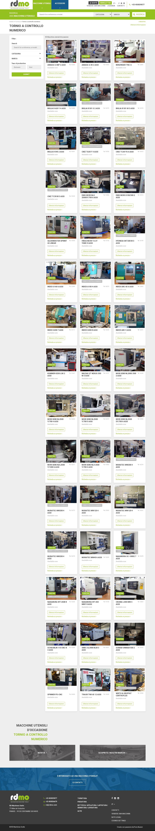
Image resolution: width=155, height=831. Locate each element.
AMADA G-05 (90, 65)
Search (14, 43)
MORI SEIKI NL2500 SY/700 (124, 420)
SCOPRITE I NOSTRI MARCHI (112, 753)
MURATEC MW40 (92, 557)
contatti (121, 6)
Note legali (116, 817)
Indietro (142, 21)
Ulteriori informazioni (138, 25)
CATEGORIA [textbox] (100, 14)
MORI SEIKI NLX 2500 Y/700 (90, 466)
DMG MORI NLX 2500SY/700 (90, 196)
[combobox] (102, 14)
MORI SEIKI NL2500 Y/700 (55, 420)
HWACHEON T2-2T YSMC (90, 242)
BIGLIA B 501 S (91, 108)
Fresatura (82, 802)
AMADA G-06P (56, 65)
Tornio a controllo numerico (57, 59)
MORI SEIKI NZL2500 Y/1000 (56, 466)
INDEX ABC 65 (124, 287)
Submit (26, 74)
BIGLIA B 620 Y (56, 108)
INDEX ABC (123, 330)
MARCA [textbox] (117, 14)
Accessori (60, 3)
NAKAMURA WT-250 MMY (90, 603)
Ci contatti (77, 782)
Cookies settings (119, 821)
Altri (80, 811)
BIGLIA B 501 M (125, 108)
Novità (42, 753)
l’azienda (111, 6)
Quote (94, 3)
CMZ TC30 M (55, 196)
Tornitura (51, 56)
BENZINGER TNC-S (124, 65)
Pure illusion (138, 827)
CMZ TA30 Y (90, 152)
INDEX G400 (89, 330)
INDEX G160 (55, 287)
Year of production (19, 63)
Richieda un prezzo (54, 77)
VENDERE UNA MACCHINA (96, 6)
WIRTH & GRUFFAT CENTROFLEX (124, 694)
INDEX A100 (89, 287)
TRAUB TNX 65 (91, 694)
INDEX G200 (55, 330)
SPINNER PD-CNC (54, 694)
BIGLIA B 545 (55, 152)
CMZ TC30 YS (125, 152)
